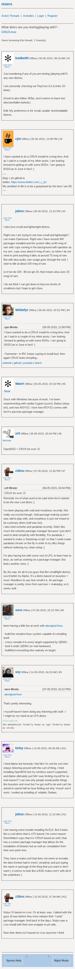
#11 (64, 814)
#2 (61, 138)
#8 (62, 610)
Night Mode (61, 960)
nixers (6, 4)
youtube (28, 362)
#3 (63, 211)
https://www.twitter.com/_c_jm (29, 182)
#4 (68, 310)
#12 (64, 896)
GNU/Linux (8, 32)
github (17, 362)
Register (53, 15)
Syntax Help (13, 960)
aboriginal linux (54, 625)
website (7, 362)
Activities (28, 15)
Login (41, 15)
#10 (64, 748)
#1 (68, 58)
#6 (60, 433)
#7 (63, 470)
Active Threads (10, 15)
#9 (60, 672)
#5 (64, 383)
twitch (38, 362)
